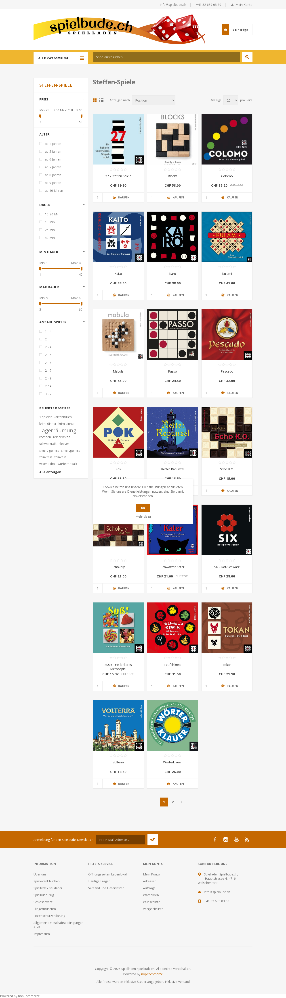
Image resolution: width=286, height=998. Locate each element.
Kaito (118, 273)
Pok (118, 469)
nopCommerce (152, 974)
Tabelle (95, 100)
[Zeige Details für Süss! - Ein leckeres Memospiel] (118, 627)
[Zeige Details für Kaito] (118, 237)
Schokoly (118, 567)
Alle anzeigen (50, 472)
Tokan (226, 665)
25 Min (50, 230)
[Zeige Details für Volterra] (118, 725)
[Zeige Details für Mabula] (118, 334)
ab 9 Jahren (53, 183)
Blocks (172, 176)
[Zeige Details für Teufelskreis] (172, 627)
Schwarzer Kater (172, 567)
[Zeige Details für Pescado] (227, 334)
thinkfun (60, 457)
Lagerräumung (57, 430)
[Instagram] (225, 839)
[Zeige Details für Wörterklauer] (172, 725)
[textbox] (166, 57)
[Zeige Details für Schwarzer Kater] (172, 530)
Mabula (118, 371)
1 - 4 (48, 331)
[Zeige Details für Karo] (172, 237)
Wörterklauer (172, 762)
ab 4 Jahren (53, 144)
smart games (49, 450)
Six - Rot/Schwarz (227, 567)
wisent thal (47, 464)
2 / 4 (48, 386)
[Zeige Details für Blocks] (172, 139)
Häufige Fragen (99, 881)
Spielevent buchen (47, 881)
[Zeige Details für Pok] (118, 432)
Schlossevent (43, 902)
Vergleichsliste (153, 909)
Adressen (149, 881)
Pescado (227, 371)
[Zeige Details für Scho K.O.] (227, 432)
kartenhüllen (63, 417)
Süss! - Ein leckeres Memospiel (118, 667)
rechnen (45, 437)
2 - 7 (48, 370)
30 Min (50, 237)
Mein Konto (244, 4)
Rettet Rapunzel (172, 469)
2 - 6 (48, 362)
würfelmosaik (67, 464)
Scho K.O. (227, 469)
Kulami (227, 273)
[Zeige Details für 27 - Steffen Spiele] (118, 139)
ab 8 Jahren (53, 175)
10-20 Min (52, 214)
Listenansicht (101, 100)
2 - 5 (48, 355)
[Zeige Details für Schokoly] (118, 530)
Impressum (42, 934)
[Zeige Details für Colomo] (227, 139)
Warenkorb (151, 895)
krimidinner (67, 423)
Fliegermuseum (45, 909)
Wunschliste (151, 902)
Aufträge (149, 888)
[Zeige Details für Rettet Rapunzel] (172, 432)
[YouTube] (236, 839)
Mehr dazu (143, 516)
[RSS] (247, 839)
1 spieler (45, 417)
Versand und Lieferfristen (106, 888)
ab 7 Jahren (53, 167)
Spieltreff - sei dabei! (48, 888)
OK (143, 508)
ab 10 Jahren (54, 190)
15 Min (50, 222)
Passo (172, 371)
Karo (172, 273)
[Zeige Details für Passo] (172, 334)
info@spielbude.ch (173, 4)
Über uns (40, 874)
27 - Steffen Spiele (118, 176)
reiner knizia (61, 437)
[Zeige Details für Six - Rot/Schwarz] (227, 530)
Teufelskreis (172, 665)
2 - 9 (48, 378)
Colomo (227, 176)
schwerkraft (48, 444)
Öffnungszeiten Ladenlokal (107, 874)
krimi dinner (47, 423)
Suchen (247, 57)
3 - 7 (48, 394)
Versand (184, 981)
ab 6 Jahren (53, 159)
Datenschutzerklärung (49, 916)
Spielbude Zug (44, 895)
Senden (152, 839)
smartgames (70, 450)
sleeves (64, 444)
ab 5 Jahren (53, 151)
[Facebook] (215, 839)
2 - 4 (48, 347)
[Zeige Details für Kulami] (227, 237)
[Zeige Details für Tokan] (227, 627)
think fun (45, 457)
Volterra (118, 762)
